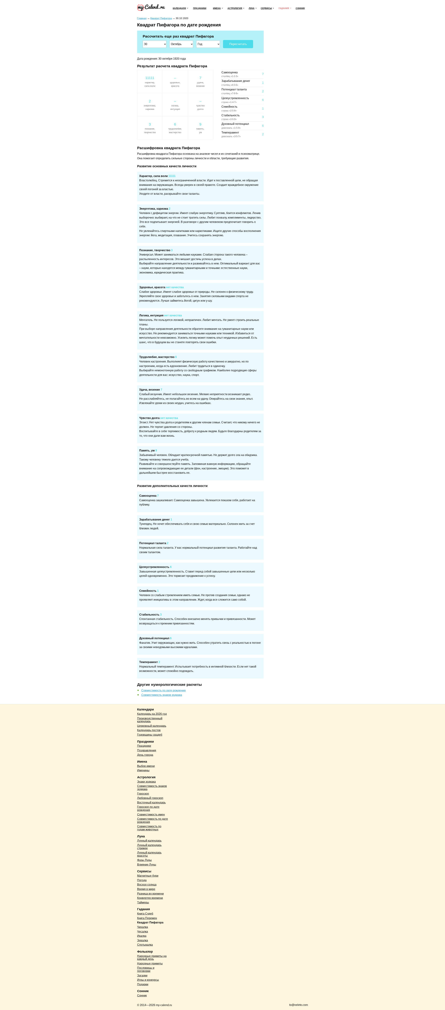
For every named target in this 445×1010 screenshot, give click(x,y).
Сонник (300, 8)
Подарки (142, 984)
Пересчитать (238, 44)
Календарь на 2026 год (152, 713)
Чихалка (142, 927)
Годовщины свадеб (149, 734)
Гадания (284, 8)
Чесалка (142, 931)
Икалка (141, 935)
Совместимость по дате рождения (163, 690)
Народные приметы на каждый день (152, 958)
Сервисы (266, 8)
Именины (143, 770)
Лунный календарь (149, 840)
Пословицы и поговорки (145, 969)
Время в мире (146, 889)
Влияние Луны (146, 864)
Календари (179, 8)
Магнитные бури (147, 875)
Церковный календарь (151, 725)
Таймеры (143, 902)
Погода (142, 880)
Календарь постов (149, 730)
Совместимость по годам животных (149, 828)
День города (145, 754)
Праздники (199, 8)
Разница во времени (150, 893)
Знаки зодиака (146, 781)
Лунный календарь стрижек (149, 847)
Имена (217, 8)
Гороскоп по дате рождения (148, 808)
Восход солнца (146, 884)
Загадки (142, 975)
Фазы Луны (144, 860)
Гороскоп (143, 793)
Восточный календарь (151, 802)
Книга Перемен (147, 918)
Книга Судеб (145, 913)
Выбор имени (146, 766)
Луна (251, 8)
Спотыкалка (145, 944)
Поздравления (146, 750)
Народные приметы (150, 963)
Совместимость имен (151, 814)
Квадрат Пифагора (150, 922)
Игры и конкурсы (148, 979)
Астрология (235, 8)
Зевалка (142, 940)
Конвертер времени (150, 897)
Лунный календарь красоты (149, 854)
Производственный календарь (149, 720)
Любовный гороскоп (150, 798)
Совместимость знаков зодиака (161, 694)
